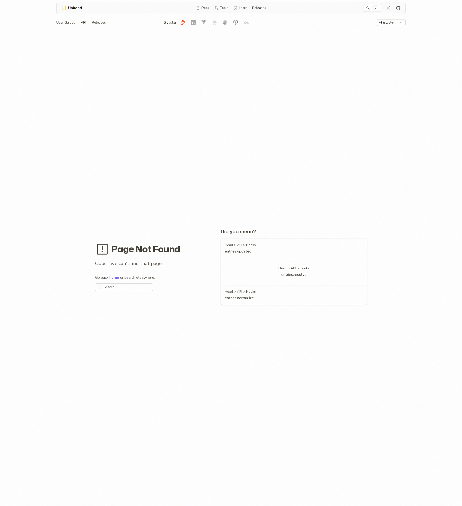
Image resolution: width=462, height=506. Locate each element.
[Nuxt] (246, 22)
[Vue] (204, 22)
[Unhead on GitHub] (398, 8)
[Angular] (235, 22)
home (114, 277)
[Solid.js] (225, 22)
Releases (259, 8)
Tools (224, 8)
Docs (205, 8)
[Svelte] (182, 22)
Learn (243, 8)
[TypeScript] (193, 22)
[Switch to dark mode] (388, 8)
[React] (214, 22)
